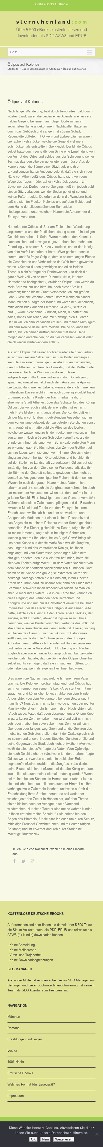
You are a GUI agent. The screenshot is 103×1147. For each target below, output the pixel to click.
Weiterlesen (63, 1139)
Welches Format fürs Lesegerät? (31, 1084)
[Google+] (32, 861)
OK (33, 1139)
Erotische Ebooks (20, 1073)
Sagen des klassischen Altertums (41, 69)
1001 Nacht (16, 1062)
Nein (45, 1139)
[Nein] (96, 1134)
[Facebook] (14, 861)
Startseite (13, 69)
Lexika (12, 1050)
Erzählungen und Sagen (25, 1039)
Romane (14, 1028)
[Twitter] (24, 861)
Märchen (14, 1017)
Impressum (16, 1096)
